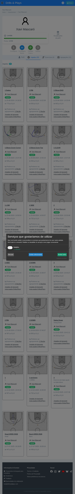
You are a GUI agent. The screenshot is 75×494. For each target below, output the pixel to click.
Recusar (10, 254)
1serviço (16, 249)
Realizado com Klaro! (62, 258)
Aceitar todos (62, 254)
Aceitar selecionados (35, 254)
